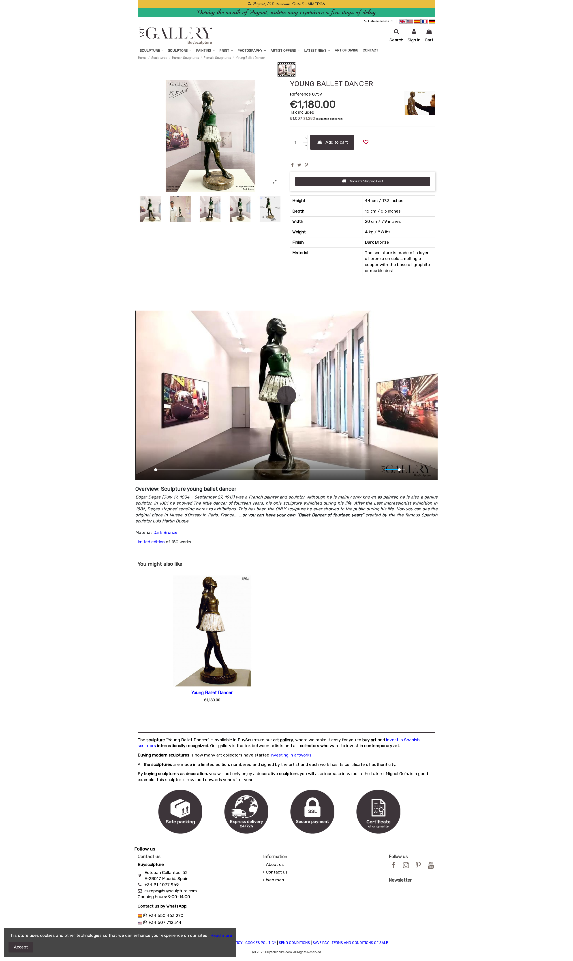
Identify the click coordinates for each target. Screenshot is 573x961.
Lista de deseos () (381, 21)
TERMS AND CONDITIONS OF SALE (359, 943)
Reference (300, 94)
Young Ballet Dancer (212, 692)
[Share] (292, 165)
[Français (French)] (425, 21)
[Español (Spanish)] (417, 21)
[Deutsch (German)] (432, 21)
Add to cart (336, 142)
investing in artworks (291, 755)
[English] (402, 21)
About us (275, 864)
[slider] (262, 470)
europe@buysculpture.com (170, 890)
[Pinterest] (306, 165)
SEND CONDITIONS (294, 943)
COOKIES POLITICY (260, 943)
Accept (21, 947)
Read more (221, 935)
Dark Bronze (165, 532)
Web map (275, 879)
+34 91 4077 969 (161, 884)
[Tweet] (299, 165)
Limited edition (150, 541)
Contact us (277, 872)
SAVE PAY (321, 943)
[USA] (409, 21)
